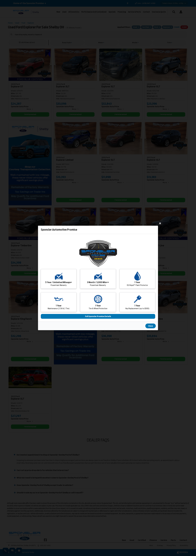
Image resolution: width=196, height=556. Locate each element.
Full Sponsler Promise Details (98, 316)
